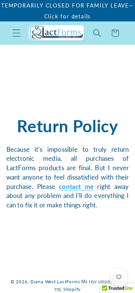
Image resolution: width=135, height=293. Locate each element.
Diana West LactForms (55, 281)
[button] (17, 33)
